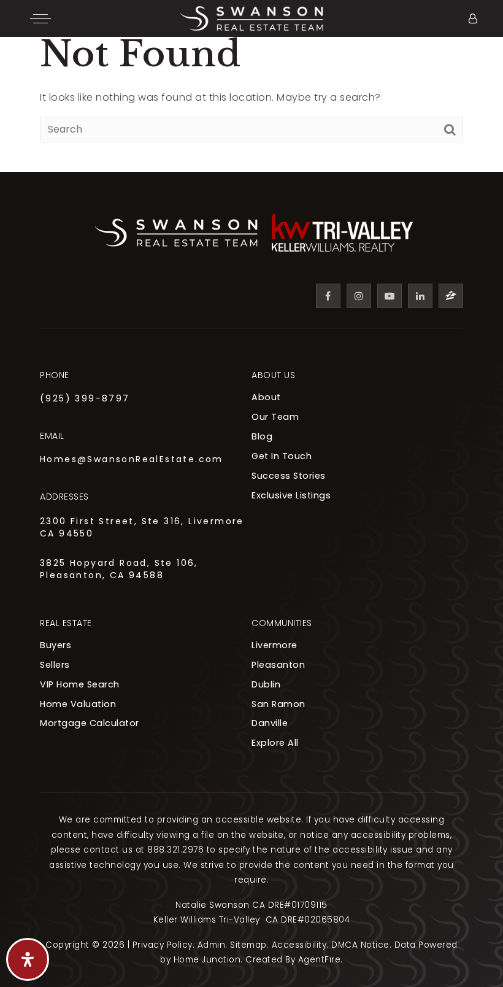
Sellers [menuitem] (55, 665)
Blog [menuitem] (262, 436)
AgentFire (319, 960)
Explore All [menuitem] (275, 743)
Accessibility (299, 945)
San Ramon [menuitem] (278, 704)
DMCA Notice (360, 945)
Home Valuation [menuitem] (78, 704)
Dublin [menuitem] (266, 684)
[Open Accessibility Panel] (27, 959)
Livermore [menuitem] (275, 645)
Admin (212, 945)
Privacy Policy (162, 945)
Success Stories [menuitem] (289, 476)
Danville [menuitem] (270, 723)
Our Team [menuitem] (275, 417)
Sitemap (248, 945)
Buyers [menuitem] (55, 645)
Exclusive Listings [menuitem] (291, 495)
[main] (251, 86)
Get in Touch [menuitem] (282, 456)
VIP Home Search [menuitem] (80, 684)
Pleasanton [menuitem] (278, 665)
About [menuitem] (266, 397)
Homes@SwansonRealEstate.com (131, 459)
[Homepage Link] (251, 17)
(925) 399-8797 (85, 398)
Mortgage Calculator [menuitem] (89, 723)
